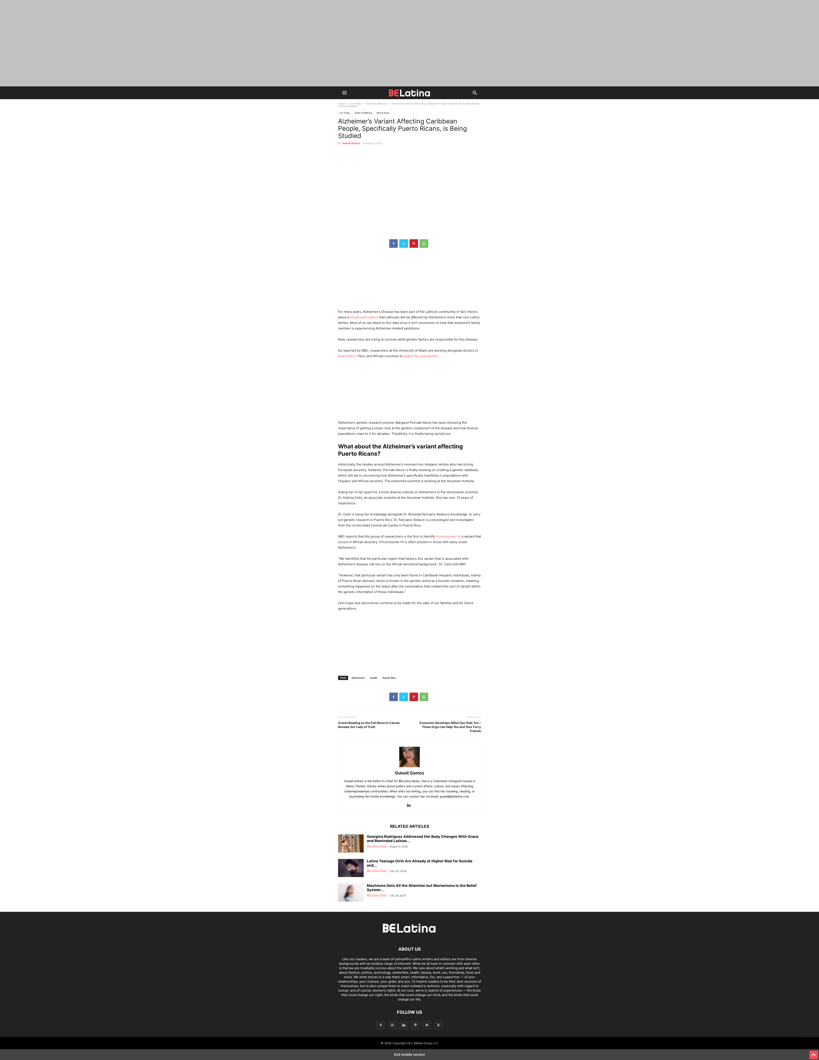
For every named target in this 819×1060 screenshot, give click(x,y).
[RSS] (427, 1025)
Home (341, 103)
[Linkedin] (408, 805)
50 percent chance (363, 317)
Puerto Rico (389, 677)
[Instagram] (392, 1025)
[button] (344, 92)
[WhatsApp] (424, 243)
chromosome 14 (448, 536)
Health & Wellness (376, 103)
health (373, 677)
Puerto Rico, (347, 356)
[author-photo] (409, 767)
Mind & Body (383, 113)
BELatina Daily (377, 846)
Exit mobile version (409, 1054)
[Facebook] (393, 243)
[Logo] (409, 936)
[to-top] (813, 1053)
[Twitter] (403, 243)
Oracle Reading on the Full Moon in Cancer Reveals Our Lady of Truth (369, 725)
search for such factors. (421, 356)
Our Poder (355, 103)
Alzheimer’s (358, 677)
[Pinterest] (414, 243)
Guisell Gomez (351, 143)
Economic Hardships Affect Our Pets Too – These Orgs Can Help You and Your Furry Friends (450, 727)
